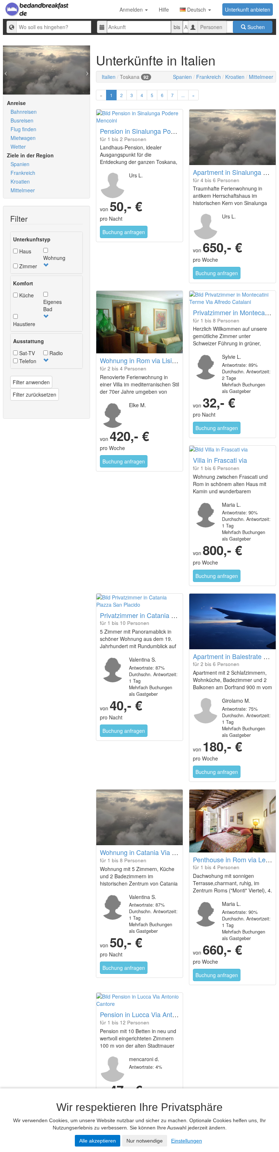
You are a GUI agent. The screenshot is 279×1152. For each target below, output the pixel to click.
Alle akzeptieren (97, 1141)
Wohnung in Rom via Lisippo (141, 360)
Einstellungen (186, 1141)
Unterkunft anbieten (247, 9)
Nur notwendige (144, 1141)
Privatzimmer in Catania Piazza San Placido (163, 615)
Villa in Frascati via (220, 460)
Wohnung (54, 257)
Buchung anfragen (123, 232)
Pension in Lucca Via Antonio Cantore (155, 1014)
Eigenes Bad (52, 305)
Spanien (20, 164)
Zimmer (27, 266)
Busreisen (22, 120)
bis (177, 27)
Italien (109, 76)
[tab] (46, 252)
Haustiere (24, 324)
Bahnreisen (24, 111)
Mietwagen (23, 137)
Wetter (18, 146)
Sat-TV (26, 353)
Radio (55, 353)
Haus (24, 251)
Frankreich (23, 172)
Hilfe (164, 9)
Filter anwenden (31, 382)
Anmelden (132, 9)
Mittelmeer (23, 190)
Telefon (27, 361)
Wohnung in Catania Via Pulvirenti (149, 852)
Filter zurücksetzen (34, 394)
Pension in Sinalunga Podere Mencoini (156, 131)
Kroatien (20, 181)
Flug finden (23, 129)
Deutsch (196, 9)
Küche (26, 295)
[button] (45, 265)
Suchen (255, 27)
